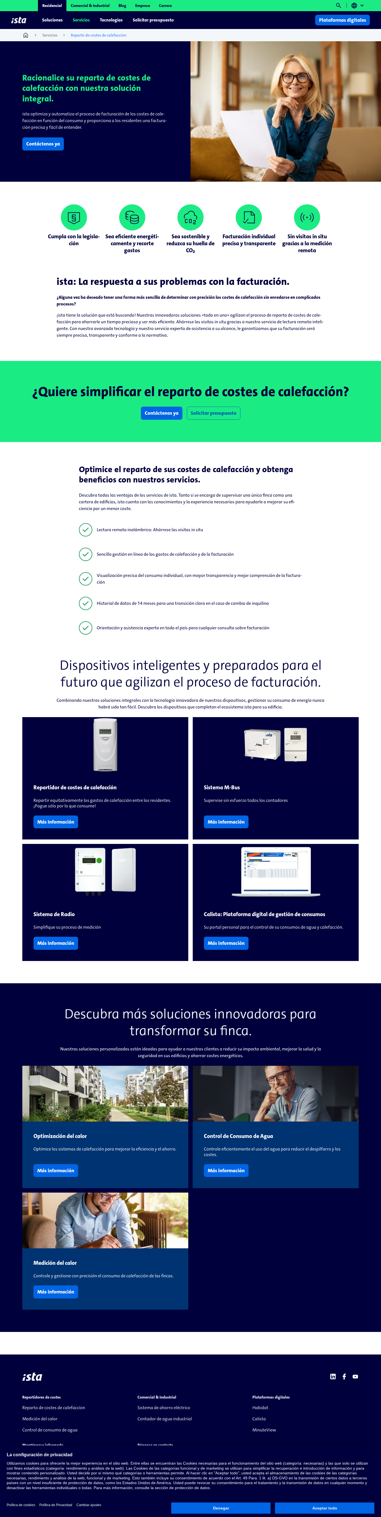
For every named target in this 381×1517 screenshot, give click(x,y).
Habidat (260, 1408)
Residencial (52, 5)
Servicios (81, 20)
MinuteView (264, 1430)
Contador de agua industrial (165, 1419)
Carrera (165, 5)
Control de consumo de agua (50, 1430)
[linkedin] (333, 1376)
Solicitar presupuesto (153, 20)
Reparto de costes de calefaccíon (53, 1408)
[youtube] (355, 1376)
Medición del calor (39, 1419)
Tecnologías (111, 20)
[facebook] (344, 1376)
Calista (259, 1419)
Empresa (142, 5)
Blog (122, 5)
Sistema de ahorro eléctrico (164, 1408)
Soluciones (52, 20)
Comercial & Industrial (90, 5)
